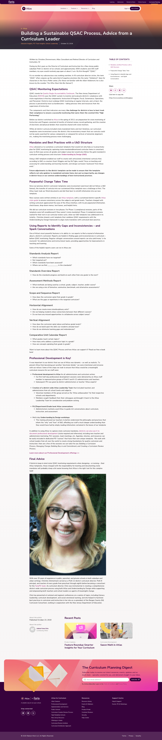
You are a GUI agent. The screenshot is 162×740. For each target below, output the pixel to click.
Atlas (56, 120)
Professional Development (59, 704)
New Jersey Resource (57, 718)
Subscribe (134, 679)
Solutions (63, 8)
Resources (84, 8)
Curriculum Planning (154, 2)
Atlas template (68, 198)
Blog (93, 8)
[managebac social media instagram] (115, 90)
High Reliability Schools (58, 715)
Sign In (126, 9)
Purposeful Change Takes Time (120, 71)
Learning (112, 2)
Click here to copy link (116, 95)
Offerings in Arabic (57, 720)
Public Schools (55, 709)
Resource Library (87, 701)
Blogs (25, 29)
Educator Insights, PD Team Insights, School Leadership (39, 44)
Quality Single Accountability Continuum (58, 93)
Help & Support (116, 701)
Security (84, 715)
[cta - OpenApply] (23, 713)
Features (73, 8)
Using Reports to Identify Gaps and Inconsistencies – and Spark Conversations (121, 76)
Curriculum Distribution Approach (61, 726)
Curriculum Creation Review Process (62, 712)
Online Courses (142, 2)
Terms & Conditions (110, 684)
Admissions (120, 2)
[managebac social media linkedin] (120, 90)
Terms (124, 736)
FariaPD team (40, 586)
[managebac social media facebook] (111, 90)
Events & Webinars (87, 704)
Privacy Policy (122, 684)
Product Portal (86, 709)
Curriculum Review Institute (59, 723)
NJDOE (41, 96)
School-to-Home (131, 2)
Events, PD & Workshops (119, 704)
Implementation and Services (59, 707)
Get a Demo (134, 8)
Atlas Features (55, 701)
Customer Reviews (87, 712)
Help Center (85, 718)
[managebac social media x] (124, 90)
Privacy (131, 736)
